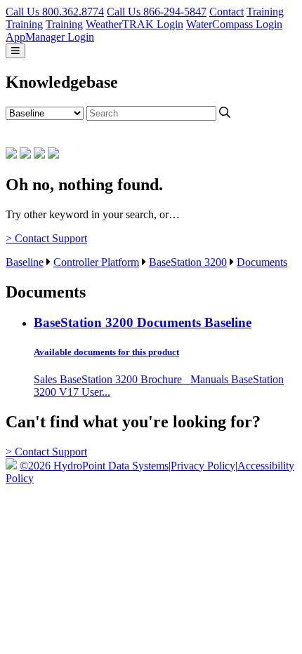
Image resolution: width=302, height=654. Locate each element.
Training (265, 12)
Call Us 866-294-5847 (156, 12)
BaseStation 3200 (188, 262)
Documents (262, 262)
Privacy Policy (203, 466)
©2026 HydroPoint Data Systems (94, 466)
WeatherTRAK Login (134, 24)
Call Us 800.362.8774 (55, 12)
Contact (226, 12)
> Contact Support (46, 238)
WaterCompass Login (234, 24)
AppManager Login (50, 37)
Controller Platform (96, 262)
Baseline (25, 262)
